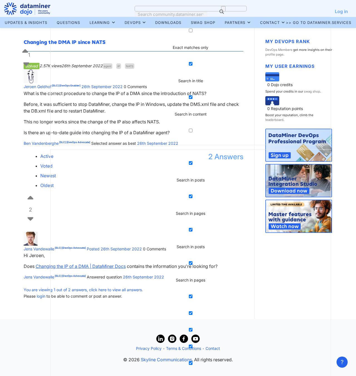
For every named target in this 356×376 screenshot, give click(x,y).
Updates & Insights (26, 22)
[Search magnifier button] (223, 9)
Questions (68, 22)
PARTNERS (235, 22)
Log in (341, 11)
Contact (270, 22)
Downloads (168, 22)
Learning (100, 22)
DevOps (133, 22)
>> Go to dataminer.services (318, 22)
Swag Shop (203, 22)
